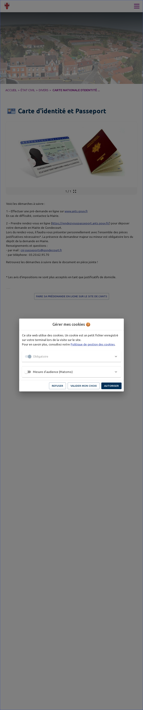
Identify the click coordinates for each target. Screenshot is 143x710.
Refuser (57, 385)
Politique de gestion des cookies (93, 344)
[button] (71, 356)
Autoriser (111, 385)
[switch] (26, 372)
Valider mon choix (83, 385)
